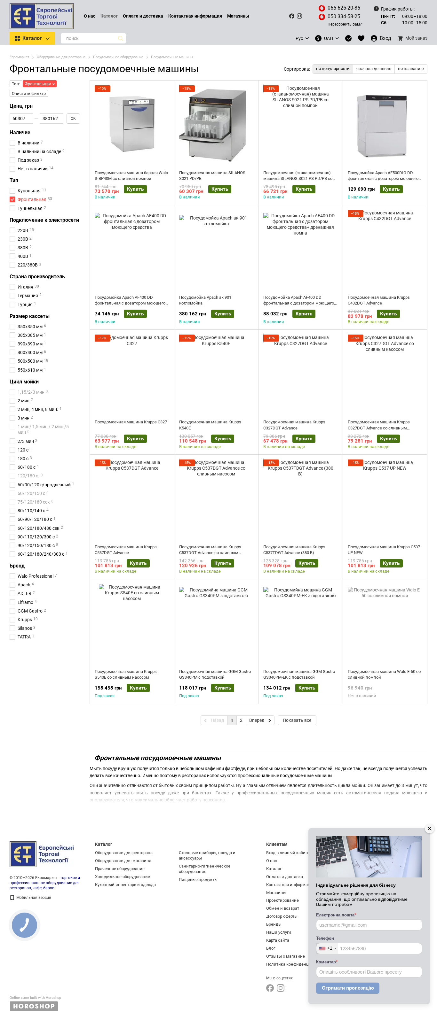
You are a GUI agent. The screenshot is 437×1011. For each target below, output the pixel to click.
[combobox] (327, 948)
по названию (411, 68)
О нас (89, 16)
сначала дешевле (373, 68)
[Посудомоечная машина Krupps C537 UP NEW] (385, 499)
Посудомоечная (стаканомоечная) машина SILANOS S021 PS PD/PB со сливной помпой (297, 178)
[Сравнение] (348, 38)
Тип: (16, 83)
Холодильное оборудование (122, 876)
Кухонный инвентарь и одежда (125, 884)
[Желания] (361, 38)
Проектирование (282, 900)
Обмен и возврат (282, 908)
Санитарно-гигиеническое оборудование (204, 869)
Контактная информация (195, 16)
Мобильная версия (33, 897)
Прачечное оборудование (120, 868)
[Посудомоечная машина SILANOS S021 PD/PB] (216, 125)
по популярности (333, 68)
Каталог (109, 16)
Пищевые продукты (198, 879)
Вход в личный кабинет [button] (289, 852)
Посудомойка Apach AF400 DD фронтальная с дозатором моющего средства (130, 303)
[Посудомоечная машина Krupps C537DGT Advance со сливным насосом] (216, 499)
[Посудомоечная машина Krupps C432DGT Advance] (385, 250)
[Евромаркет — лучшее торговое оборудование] (42, 854)
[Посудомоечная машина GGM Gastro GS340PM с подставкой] (216, 624)
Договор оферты (282, 916)
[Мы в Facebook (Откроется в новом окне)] (291, 16)
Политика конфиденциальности (298, 964)
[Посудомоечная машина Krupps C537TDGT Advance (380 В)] (300, 499)
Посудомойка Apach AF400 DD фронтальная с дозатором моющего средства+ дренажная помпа (298, 303)
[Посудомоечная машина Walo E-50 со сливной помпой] (385, 624)
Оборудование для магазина (123, 860)
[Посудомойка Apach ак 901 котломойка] (216, 250)
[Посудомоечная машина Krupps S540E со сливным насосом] (132, 624)
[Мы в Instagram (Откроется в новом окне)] (299, 16)
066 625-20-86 (344, 8)
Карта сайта (277, 940)
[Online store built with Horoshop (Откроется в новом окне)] (35, 1003)
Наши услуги (278, 932)
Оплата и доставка (143, 16)
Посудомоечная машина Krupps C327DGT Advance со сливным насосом (379, 428)
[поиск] (120, 38)
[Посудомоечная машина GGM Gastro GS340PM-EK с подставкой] (300, 624)
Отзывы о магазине (285, 956)
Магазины (238, 16)
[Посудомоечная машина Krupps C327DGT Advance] (300, 374)
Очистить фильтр (29, 93)
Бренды (274, 924)
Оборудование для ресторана (124, 852)
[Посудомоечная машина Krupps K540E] (216, 374)
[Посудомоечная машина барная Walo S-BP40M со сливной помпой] (132, 125)
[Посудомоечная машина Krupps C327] (132, 374)
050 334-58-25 (344, 16)
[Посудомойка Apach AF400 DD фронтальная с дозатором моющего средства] (132, 250)
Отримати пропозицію (348, 988)
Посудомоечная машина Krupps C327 (131, 422)
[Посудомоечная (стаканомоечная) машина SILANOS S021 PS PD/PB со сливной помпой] (300, 125)
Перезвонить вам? (345, 24)
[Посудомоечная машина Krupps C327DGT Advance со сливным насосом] (385, 374)
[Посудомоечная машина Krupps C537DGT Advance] (132, 499)
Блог (270, 948)
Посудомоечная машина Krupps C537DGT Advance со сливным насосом (210, 552)
